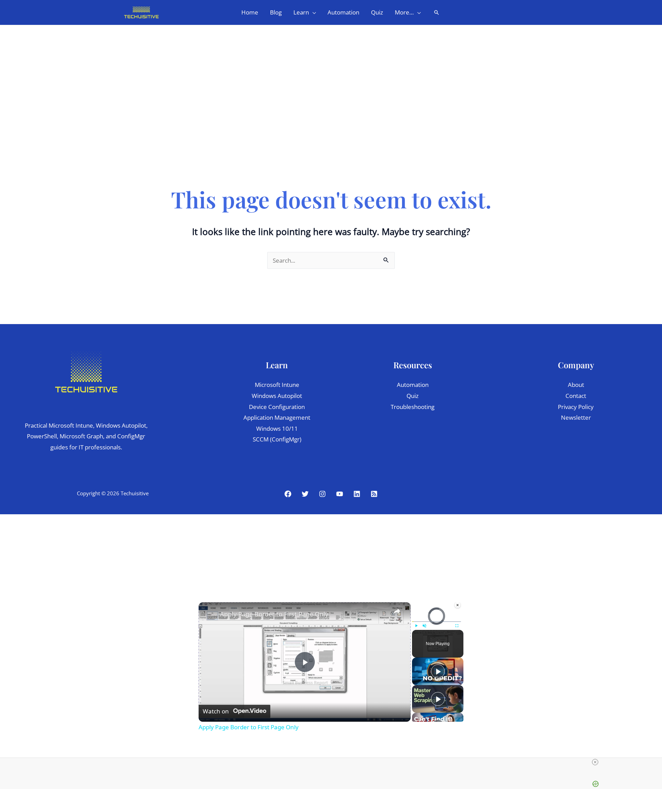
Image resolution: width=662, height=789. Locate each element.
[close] (595, 762)
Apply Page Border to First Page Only (274, 614)
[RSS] (374, 493)
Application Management (276, 417)
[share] (397, 611)
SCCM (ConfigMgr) (277, 439)
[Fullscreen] (457, 626)
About (576, 385)
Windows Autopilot (277, 396)
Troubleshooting (412, 407)
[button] (312, 12)
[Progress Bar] (436, 621)
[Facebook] (287, 493)
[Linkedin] (356, 493)
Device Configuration (277, 407)
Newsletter (576, 417)
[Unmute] (424, 626)
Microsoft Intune (277, 385)
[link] (210, 613)
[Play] (416, 626)
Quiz (413, 396)
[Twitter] (305, 493)
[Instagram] (322, 493)
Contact (575, 396)
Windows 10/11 (277, 428)
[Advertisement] (331, 77)
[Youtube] (339, 493)
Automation (413, 385)
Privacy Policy (576, 407)
